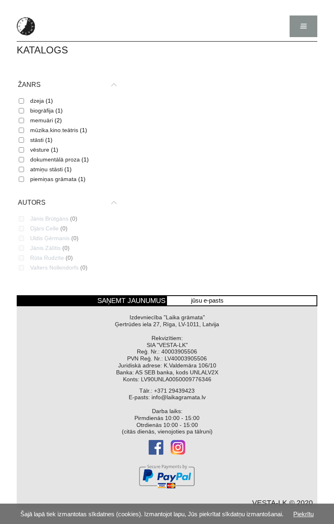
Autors (32, 202)
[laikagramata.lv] (26, 26)
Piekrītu (303, 514)
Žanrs (29, 84)
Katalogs (42, 49)
